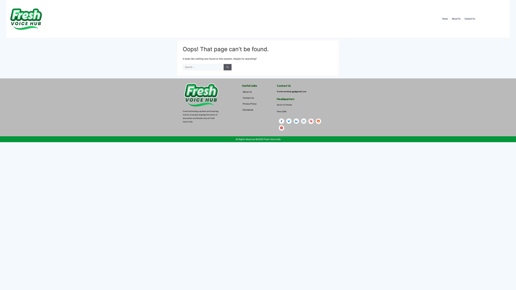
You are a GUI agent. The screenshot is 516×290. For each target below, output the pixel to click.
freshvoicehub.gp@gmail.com (291, 91)
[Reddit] (318, 121)
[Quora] (311, 121)
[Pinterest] (281, 128)
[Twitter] (289, 121)
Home (445, 19)
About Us (456, 19)
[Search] (228, 67)
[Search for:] (203, 67)
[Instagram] (303, 121)
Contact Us (470, 19)
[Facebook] (281, 121)
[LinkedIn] (296, 121)
